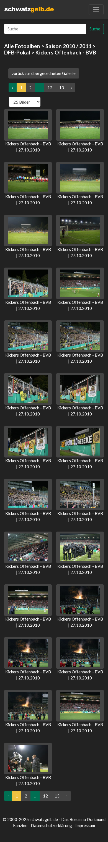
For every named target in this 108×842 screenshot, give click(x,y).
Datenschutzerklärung (51, 825)
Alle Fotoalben (22, 46)
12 (49, 87)
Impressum (85, 825)
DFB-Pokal (17, 52)
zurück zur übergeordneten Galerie (44, 73)
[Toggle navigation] (96, 9)
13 (61, 87)
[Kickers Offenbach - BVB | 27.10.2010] (28, 125)
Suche (94, 28)
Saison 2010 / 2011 (68, 46)
